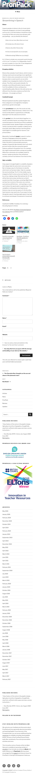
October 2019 (6, 590)
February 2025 (6, 517)
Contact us (13, 772)
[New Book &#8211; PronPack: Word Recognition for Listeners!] (23, 230)
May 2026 (5, 511)
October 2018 (6, 623)
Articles (8, 280)
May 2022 (5, 547)
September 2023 (7, 537)
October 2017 (6, 659)
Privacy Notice (27, 770)
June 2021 (5, 557)
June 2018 (5, 636)
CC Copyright (5, 772)
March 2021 (5, 564)
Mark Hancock (19, 18)
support (15, 753)
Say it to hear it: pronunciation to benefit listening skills (8, 256)
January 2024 (6, 534)
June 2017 (5, 666)
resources (5, 735)
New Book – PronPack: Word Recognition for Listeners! (23, 238)
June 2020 (5, 577)
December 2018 (7, 616)
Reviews (4, 403)
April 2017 (5, 673)
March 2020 (5, 580)
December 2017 (7, 653)
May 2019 (5, 600)
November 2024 (7, 521)
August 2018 (6, 630)
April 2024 (5, 527)
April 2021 (5, 560)
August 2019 (6, 593)
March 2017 (5, 676)
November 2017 (7, 656)
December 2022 (7, 544)
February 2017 (6, 679)
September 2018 (7, 626)
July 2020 (5, 574)
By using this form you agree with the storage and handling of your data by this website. (17, 349)
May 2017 (5, 669)
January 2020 (6, 587)
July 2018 (5, 633)
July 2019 (5, 597)
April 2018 (5, 643)
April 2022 (5, 550)
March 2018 (5, 646)
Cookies (20, 770)
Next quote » (6, 438)
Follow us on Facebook (11, 715)
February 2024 (6, 531)
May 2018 (5, 640)
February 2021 (6, 567)
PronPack (5, 400)
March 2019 (5, 607)
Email (4, 326)
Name (4, 318)
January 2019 (6, 613)
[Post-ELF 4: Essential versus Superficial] (8, 230)
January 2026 (6, 514)
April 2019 (5, 603)
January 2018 (6, 649)
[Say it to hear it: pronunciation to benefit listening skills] (8, 248)
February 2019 (6, 610)
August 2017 (6, 663)
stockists (5, 749)
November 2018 (7, 620)
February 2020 (6, 583)
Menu (18, 11)
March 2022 (5, 554)
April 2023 (5, 541)
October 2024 (6, 524)
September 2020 (7, 570)
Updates (4, 406)
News (4, 396)
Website (4, 334)
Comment (5, 295)
